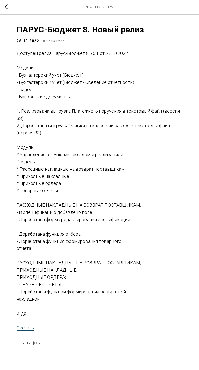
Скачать (25, 327)
